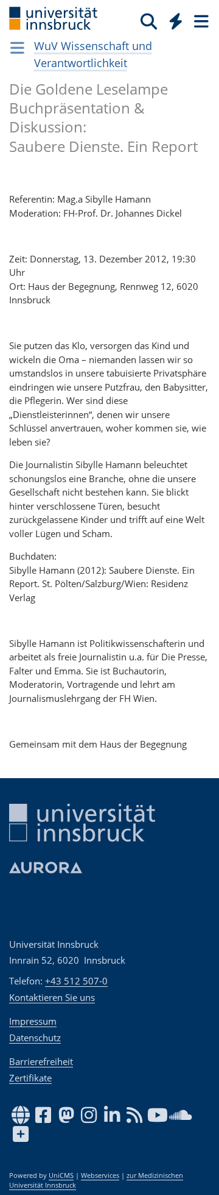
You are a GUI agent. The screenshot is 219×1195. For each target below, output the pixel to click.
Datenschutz (35, 1037)
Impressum (33, 1021)
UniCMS (61, 1175)
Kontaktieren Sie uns (52, 997)
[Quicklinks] (176, 20)
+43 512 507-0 (76, 981)
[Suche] (148, 20)
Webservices (100, 1175)
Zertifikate (30, 1078)
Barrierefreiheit (41, 1061)
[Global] (172, 19)
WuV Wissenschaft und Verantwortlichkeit (93, 54)
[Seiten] (200, 20)
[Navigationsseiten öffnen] (17, 47)
